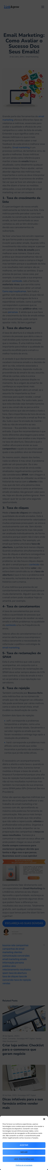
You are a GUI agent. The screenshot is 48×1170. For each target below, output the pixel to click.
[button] (44, 1119)
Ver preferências (24, 1159)
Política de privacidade (24, 1165)
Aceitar (24, 1145)
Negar (24, 1152)
